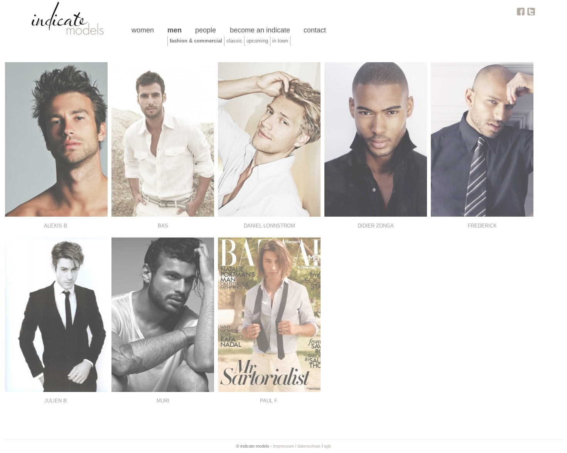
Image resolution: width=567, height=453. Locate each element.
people (205, 30)
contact (315, 30)
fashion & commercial (196, 41)
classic (234, 41)
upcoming (257, 41)
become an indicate (260, 30)
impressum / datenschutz (297, 446)
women (143, 30)
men (174, 30)
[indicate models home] (67, 34)
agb (327, 446)
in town (280, 41)
